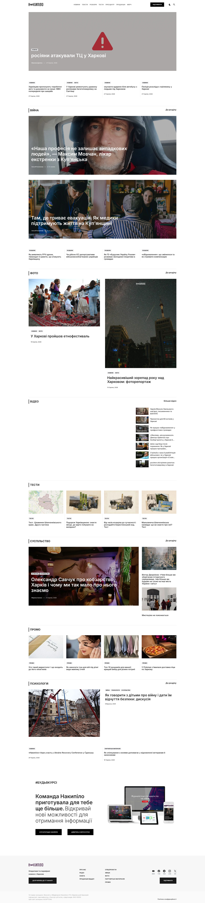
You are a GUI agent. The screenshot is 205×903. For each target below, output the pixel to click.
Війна (108, 690)
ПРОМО (35, 629)
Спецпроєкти (110, 870)
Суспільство (44, 574)
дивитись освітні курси (80, 832)
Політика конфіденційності (167, 899)
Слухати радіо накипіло (48, 832)
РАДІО (81, 873)
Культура (35, 574)
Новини (34, 49)
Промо (31, 663)
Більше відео (170, 401)
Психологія (116, 690)
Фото (76, 82)
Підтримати (157, 4)
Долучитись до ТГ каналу (42, 880)
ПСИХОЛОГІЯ (39, 683)
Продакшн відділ (86, 879)
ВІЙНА (34, 110)
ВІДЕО (34, 401)
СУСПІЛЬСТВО (40, 541)
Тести (31, 518)
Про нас (82, 870)
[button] (169, 4)
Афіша (107, 873)
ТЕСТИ (34, 484)
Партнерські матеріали (112, 748)
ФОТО (34, 273)
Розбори (32, 250)
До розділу (171, 110)
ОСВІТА (82, 876)
